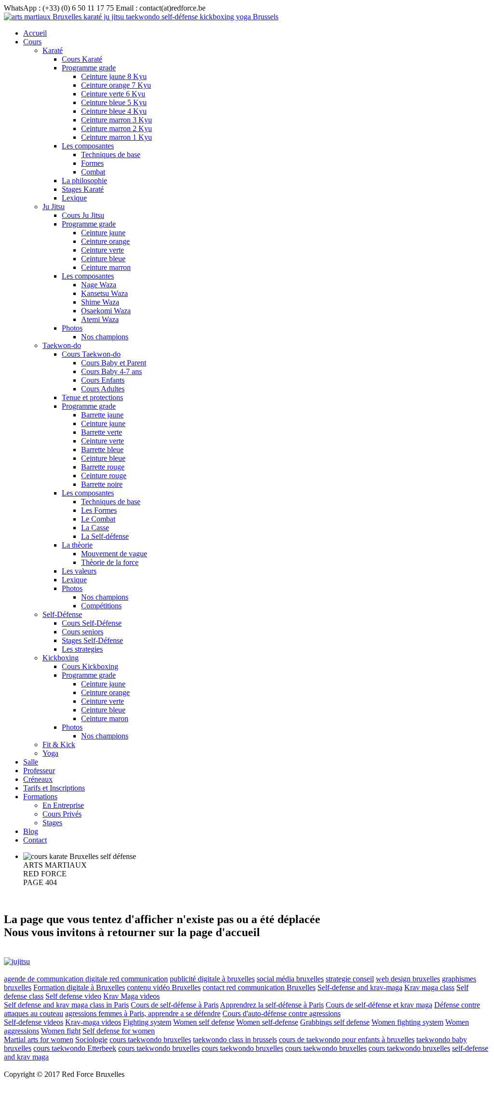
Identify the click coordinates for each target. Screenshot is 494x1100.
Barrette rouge (102, 467)
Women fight (61, 1031)
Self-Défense (62, 614)
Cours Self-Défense (92, 623)
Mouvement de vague (114, 554)
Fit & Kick (58, 744)
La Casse (95, 527)
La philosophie (84, 180)
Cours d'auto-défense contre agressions (281, 1013)
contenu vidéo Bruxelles (164, 987)
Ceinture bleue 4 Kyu (114, 111)
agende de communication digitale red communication (86, 979)
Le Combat (98, 519)
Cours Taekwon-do (91, 354)
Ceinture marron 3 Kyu (116, 120)
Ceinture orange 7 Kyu (116, 85)
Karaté (52, 50)
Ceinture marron (106, 267)
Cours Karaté (82, 59)
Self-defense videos (33, 1022)
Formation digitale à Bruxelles (79, 987)
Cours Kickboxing (90, 666)
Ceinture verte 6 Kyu (113, 94)
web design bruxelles (408, 979)
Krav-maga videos (93, 1022)
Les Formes (99, 510)
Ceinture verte (102, 250)
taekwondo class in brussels (235, 1039)
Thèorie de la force (109, 562)
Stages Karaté (83, 189)
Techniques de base (110, 154)
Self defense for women (118, 1031)
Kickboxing (60, 658)
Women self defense (203, 1022)
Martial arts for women (38, 1039)
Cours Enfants (102, 380)
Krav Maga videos (131, 996)
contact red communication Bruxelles (259, 987)
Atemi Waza (100, 319)
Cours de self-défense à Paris (175, 1005)
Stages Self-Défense (92, 640)
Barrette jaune (102, 415)
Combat (93, 172)
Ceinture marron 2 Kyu (116, 128)
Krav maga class (429, 987)
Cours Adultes (102, 389)
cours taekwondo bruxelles (150, 1039)
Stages (52, 822)
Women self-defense (267, 1022)
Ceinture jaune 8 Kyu (114, 76)
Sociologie (91, 1039)
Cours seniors (82, 632)
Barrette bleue (102, 449)
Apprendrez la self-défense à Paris (272, 1005)
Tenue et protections (92, 397)
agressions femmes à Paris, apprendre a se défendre (142, 1013)
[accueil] (141, 17)
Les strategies (82, 649)
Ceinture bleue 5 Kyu (114, 102)
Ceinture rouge (103, 475)
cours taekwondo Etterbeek (74, 1048)
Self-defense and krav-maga (359, 987)
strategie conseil (350, 979)
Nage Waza (98, 285)
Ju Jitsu (53, 206)
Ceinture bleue (103, 259)
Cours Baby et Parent (113, 363)
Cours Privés (62, 814)
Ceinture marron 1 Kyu (116, 137)
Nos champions (104, 337)
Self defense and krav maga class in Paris (66, 1005)
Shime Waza (100, 302)
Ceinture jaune (103, 232)
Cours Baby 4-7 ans (111, 371)
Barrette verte (101, 432)
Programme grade (89, 68)
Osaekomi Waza (106, 311)
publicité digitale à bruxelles (212, 979)
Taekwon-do (61, 345)
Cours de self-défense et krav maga (379, 1005)
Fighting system (147, 1022)
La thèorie (77, 545)
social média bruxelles (290, 979)
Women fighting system (407, 1022)
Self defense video (73, 996)
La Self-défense (105, 536)
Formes (92, 163)
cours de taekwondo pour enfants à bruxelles (346, 1039)
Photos (72, 328)
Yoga (50, 753)
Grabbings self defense (335, 1022)
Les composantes (88, 146)
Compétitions (101, 606)
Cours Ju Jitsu (83, 215)
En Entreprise (63, 805)
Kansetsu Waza (104, 293)
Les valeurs (79, 571)
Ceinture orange (105, 241)
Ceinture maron (104, 718)
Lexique (74, 198)
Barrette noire (102, 484)
